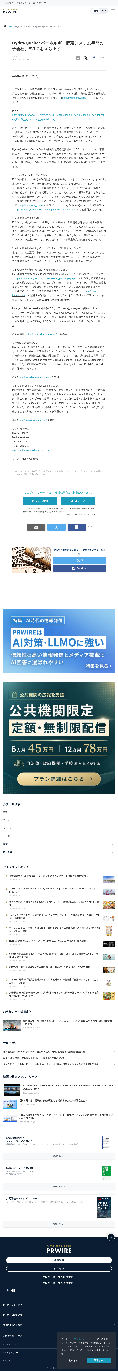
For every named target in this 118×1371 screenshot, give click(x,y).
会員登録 (59, 1260)
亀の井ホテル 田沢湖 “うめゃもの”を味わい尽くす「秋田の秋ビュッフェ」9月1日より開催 (54, 903)
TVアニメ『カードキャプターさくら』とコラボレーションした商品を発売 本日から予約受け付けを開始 (54, 916)
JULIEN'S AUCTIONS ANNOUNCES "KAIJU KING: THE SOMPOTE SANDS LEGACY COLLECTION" (68, 1087)
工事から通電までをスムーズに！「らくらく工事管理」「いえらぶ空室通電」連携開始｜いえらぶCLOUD (66, 1116)
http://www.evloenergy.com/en (43, 334)
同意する (98, 1360)
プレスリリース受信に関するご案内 (80, 514)
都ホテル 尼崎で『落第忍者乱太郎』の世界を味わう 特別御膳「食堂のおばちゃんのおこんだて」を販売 (54, 981)
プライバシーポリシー (84, 1339)
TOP (10, 26)
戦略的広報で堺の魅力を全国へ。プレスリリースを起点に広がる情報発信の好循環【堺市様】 (67, 1022)
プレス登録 (41, 501)
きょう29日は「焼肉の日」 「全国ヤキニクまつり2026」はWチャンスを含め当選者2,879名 (50, 1064)
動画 (5, 844)
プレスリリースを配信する (57, 1277)
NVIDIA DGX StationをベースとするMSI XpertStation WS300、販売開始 (47, 941)
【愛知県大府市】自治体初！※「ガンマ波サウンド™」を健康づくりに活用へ (48, 876)
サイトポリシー (9, 1344)
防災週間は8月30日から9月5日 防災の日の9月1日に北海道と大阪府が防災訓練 (44, 1051)
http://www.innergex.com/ (33, 420)
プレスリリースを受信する (57, 1283)
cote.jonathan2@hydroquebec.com (31, 450)
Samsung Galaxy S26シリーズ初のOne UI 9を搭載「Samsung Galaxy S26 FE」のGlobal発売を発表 (53, 955)
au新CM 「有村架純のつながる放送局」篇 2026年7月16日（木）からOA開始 (49, 967)
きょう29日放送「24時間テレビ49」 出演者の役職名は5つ (33, 1058)
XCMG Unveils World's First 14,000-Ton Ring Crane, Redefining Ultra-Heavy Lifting (52, 890)
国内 (96, 11)
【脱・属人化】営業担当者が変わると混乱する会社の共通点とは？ (53, 1100)
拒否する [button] (73, 1360)
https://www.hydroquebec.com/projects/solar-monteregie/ (45, 209)
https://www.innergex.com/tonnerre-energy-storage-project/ (46, 278)
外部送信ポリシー (10, 1353)
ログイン (79, 501)
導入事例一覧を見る (31, 1027)
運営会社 (6, 1361)
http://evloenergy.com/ (74, 98)
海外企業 (7, 852)
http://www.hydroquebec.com (35, 377)
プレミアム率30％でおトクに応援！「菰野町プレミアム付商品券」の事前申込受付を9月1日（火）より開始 (54, 929)
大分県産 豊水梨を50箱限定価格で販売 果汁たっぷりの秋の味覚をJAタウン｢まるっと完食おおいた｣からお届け (54, 994)
